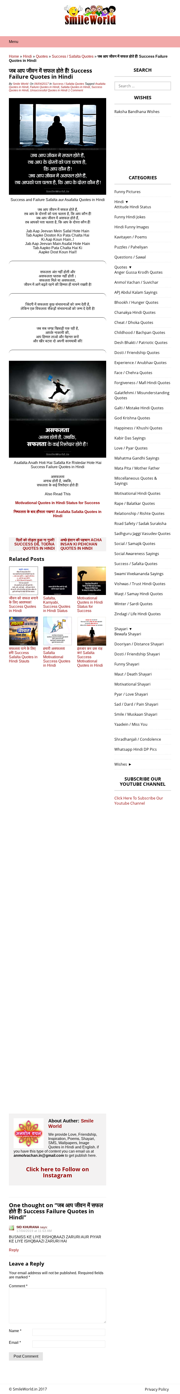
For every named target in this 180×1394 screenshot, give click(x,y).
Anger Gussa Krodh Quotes (138, 272)
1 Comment (76, 90)
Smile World (20, 83)
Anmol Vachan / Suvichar (136, 282)
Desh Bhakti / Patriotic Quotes (141, 342)
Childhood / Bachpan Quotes (139, 332)
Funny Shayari (126, 664)
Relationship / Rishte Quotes (139, 513)
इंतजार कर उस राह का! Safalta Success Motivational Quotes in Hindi (90, 657)
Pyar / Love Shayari (131, 694)
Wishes (120, 764)
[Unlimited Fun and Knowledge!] (90, 23)
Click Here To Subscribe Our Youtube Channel (138, 801)
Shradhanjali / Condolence (137, 739)
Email (15, 1342)
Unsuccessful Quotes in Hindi (49, 90)
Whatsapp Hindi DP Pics (135, 749)
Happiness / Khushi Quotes (138, 428)
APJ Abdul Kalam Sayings (136, 292)
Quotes (42, 56)
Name (15, 1331)
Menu (13, 42)
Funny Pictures (127, 191)
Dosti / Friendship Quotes (137, 352)
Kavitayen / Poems (130, 237)
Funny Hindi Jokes (130, 216)
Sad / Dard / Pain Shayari (136, 704)
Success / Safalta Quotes (73, 56)
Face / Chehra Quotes (133, 372)
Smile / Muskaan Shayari (135, 714)
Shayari (121, 628)
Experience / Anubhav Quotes (140, 362)
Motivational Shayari (132, 684)
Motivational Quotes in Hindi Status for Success (57, 503)
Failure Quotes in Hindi (44, 87)
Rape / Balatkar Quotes (134, 503)
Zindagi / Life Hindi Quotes (137, 613)
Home (14, 56)
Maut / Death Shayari (133, 674)
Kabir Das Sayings (130, 438)
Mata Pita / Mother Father (137, 468)
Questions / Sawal (130, 257)
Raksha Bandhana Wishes (137, 111)
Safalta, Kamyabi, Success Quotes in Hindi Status (56, 604)
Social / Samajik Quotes (134, 543)
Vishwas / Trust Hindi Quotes (139, 583)
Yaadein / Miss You (130, 724)
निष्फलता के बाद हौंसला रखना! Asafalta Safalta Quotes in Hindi (57, 514)
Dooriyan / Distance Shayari (139, 644)
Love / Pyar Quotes (131, 448)
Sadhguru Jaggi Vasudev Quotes (142, 533)
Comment (18, 1286)
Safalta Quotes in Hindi (75, 87)
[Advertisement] (57, 894)
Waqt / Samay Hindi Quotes (138, 593)
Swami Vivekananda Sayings (139, 573)
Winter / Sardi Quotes (133, 603)
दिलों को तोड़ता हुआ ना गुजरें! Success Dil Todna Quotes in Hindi (34, 544)
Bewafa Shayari (127, 634)
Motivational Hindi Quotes (137, 493)
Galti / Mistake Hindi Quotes (139, 407)
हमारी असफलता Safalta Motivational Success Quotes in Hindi (56, 657)
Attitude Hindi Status (132, 206)
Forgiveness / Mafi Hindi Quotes (142, 382)
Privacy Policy (157, 1389)
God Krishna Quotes (132, 418)
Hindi (27, 56)
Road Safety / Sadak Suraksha (140, 523)
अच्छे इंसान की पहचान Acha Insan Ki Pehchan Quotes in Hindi (81, 544)
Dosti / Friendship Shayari (137, 654)
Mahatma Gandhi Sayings (136, 458)
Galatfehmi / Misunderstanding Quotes (141, 395)
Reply (14, 1250)
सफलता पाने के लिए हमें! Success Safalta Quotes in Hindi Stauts (23, 655)
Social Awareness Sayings (136, 553)
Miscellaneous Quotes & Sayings (135, 481)
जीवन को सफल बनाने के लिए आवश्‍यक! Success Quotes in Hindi (23, 604)
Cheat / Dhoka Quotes (133, 322)
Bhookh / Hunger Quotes (136, 302)
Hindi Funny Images (131, 227)
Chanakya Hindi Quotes (135, 312)
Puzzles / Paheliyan (131, 247)
